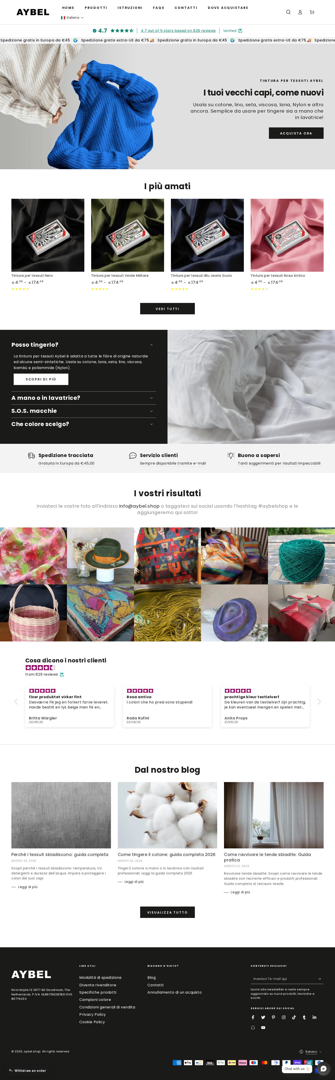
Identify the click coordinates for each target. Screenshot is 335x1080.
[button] (72, 17)
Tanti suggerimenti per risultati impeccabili (279, 463)
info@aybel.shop (139, 506)
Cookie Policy (92, 1022)
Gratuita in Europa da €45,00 (67, 463)
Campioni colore (95, 999)
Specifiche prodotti (97, 992)
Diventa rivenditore (97, 985)
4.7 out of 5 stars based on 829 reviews (178, 30)
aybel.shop (32, 1051)
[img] (169, 667)
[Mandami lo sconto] (321, 979)
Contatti (155, 985)
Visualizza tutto (167, 912)
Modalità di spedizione (100, 977)
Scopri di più (41, 379)
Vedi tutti (167, 309)
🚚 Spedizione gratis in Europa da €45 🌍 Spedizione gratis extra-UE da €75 (221, 40)
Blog (151, 977)
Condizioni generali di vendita (107, 1007)
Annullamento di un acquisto (174, 992)
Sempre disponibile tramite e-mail (173, 463)
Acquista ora (296, 133)
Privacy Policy (92, 1014)
